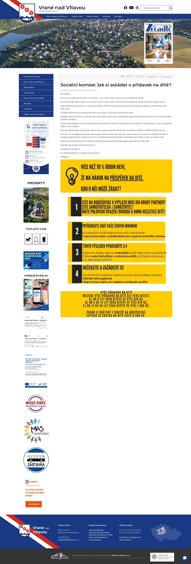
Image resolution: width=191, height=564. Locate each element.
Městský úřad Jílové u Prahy (101, 535)
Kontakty (118, 16)
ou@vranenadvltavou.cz (68, 540)
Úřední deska (92, 16)
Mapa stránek (125, 540)
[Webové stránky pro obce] (44, 556)
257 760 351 (63, 537)
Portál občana (95, 540)
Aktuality (106, 16)
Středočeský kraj (96, 530)
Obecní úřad (77, 16)
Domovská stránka (128, 76)
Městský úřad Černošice (99, 532)
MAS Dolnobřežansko (98, 537)
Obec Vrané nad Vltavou (56, 16)
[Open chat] (184, 557)
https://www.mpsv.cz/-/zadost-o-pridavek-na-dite (112, 113)
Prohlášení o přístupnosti (130, 537)
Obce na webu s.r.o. (120, 555)
